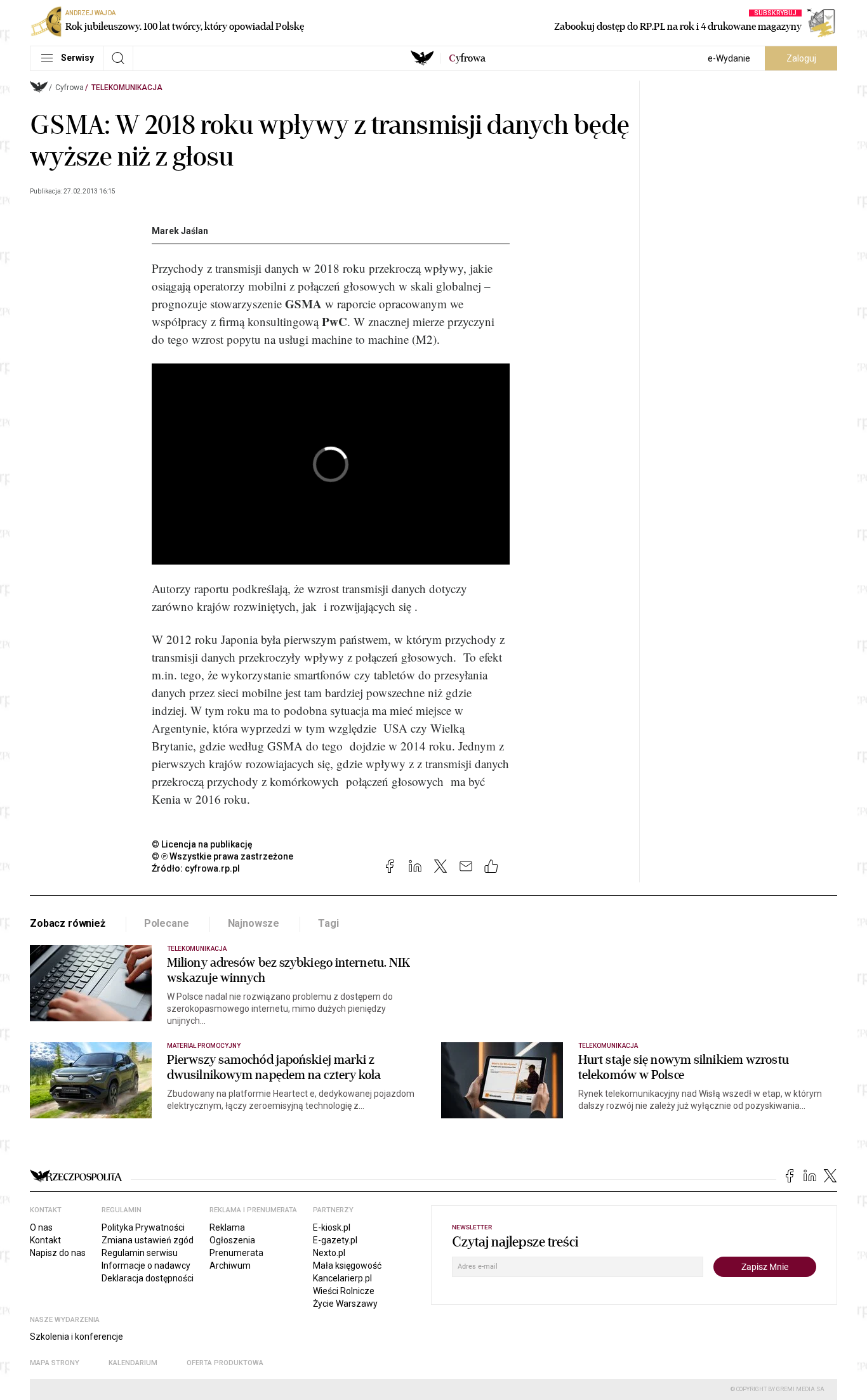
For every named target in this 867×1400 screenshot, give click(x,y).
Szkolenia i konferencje (76, 1336)
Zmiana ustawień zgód (148, 1240)
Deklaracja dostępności (148, 1278)
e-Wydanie (729, 58)
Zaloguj (801, 58)
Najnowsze (254, 923)
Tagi (328, 923)
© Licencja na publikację (202, 844)
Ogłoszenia (232, 1240)
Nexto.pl (329, 1253)
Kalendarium (133, 1363)
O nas (41, 1227)
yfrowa (467, 58)
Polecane (166, 923)
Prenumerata (236, 1253)
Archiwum (230, 1265)
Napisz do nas (58, 1253)
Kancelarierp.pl (342, 1278)
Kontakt (45, 1240)
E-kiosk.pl (331, 1227)
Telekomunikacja (126, 87)
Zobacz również (67, 923)
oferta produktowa (225, 1363)
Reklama (227, 1227)
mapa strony (54, 1363)
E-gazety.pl (335, 1240)
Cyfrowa (69, 87)
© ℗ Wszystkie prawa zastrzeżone (222, 856)
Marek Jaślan (180, 231)
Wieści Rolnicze (343, 1291)
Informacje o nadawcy (146, 1265)
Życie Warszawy (345, 1304)
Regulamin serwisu (140, 1253)
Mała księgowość (347, 1265)
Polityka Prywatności (143, 1227)
